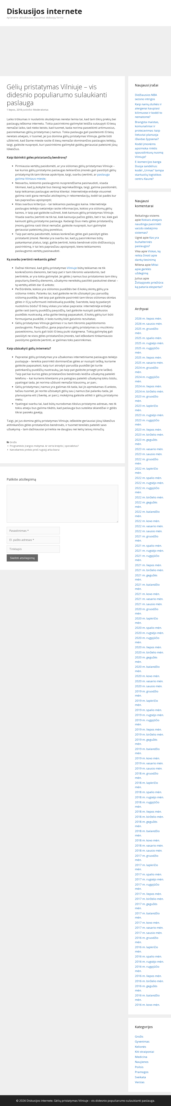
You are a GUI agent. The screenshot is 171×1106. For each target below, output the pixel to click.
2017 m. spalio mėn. (148, 874)
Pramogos (141, 1072)
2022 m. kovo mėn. (147, 521)
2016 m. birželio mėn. (149, 981)
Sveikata (140, 1077)
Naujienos (141, 1062)
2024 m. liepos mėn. (148, 386)
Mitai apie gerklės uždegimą (146, 269)
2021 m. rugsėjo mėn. (149, 551)
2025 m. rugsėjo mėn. (149, 343)
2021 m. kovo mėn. (147, 594)
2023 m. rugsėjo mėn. (149, 415)
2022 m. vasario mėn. (149, 526)
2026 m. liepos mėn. (148, 318)
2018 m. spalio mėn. (148, 792)
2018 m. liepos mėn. (148, 811)
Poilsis (139, 1067)
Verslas (139, 1082)
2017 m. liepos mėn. (148, 894)
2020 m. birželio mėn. (149, 652)
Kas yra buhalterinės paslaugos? (147, 242)
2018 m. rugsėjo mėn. (149, 797)
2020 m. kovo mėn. (147, 676)
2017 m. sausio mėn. (148, 933)
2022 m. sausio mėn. (148, 531)
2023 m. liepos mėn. (148, 429)
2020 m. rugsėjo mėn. (149, 633)
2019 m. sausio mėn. (148, 768)
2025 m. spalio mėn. (148, 338)
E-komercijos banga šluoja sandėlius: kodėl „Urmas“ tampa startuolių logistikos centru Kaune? (149, 170)
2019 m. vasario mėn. (149, 763)
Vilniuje (72, 268)
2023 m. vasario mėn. (149, 449)
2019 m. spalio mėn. (148, 710)
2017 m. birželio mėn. (149, 899)
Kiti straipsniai (144, 1052)
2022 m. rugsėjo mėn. (149, 483)
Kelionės (140, 1047)
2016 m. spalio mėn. (148, 956)
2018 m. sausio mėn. (148, 850)
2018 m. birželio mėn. (149, 817)
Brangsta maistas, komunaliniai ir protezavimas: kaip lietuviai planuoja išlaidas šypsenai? (147, 130)
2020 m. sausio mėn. (148, 686)
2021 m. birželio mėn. (149, 570)
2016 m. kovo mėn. (147, 1005)
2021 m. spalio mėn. (148, 546)
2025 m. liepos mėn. (148, 357)
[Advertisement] (85, 49)
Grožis (13, 442)
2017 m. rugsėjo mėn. (149, 879)
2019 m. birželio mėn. (149, 734)
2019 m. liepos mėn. (148, 729)
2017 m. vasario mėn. (149, 927)
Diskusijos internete (44, 11)
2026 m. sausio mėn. (148, 324)
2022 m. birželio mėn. (149, 497)
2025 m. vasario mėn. (149, 363)
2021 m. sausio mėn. (148, 604)
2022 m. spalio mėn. (148, 478)
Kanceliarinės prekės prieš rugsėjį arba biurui (34, 449)
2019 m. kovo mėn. (147, 758)
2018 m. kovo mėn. (147, 840)
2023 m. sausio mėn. (148, 454)
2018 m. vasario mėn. (149, 845)
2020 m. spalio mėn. (148, 628)
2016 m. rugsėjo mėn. (149, 961)
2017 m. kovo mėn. (147, 922)
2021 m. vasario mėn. (149, 599)
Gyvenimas (142, 1041)
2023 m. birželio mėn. (149, 434)
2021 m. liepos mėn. (148, 565)
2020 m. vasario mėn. (149, 681)
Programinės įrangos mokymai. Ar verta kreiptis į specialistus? (44, 445)
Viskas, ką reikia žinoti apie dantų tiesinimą (147, 255)
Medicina (141, 1057)
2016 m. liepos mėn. (148, 976)
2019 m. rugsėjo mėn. (149, 715)
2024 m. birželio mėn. (149, 391)
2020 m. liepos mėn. (148, 647)
